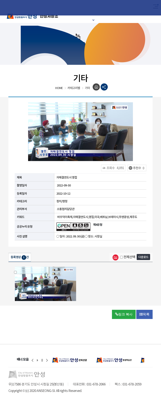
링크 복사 (125, 314)
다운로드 (143, 257)
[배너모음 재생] (37, 360)
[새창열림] (74, 360)
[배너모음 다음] (47, 360)
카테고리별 (74, 88)
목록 (146, 314)
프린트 (96, 87)
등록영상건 (20, 257)
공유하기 (104, 87)
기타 (87, 88)
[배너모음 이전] (32, 360)
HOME (59, 88)
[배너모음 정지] (42, 360)
